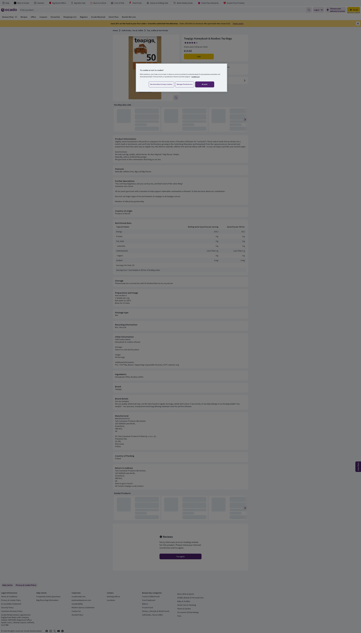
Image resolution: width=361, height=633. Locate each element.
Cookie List (195, 77)
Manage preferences (185, 84)
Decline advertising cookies (161, 84)
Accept (205, 84)
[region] (181, 77)
